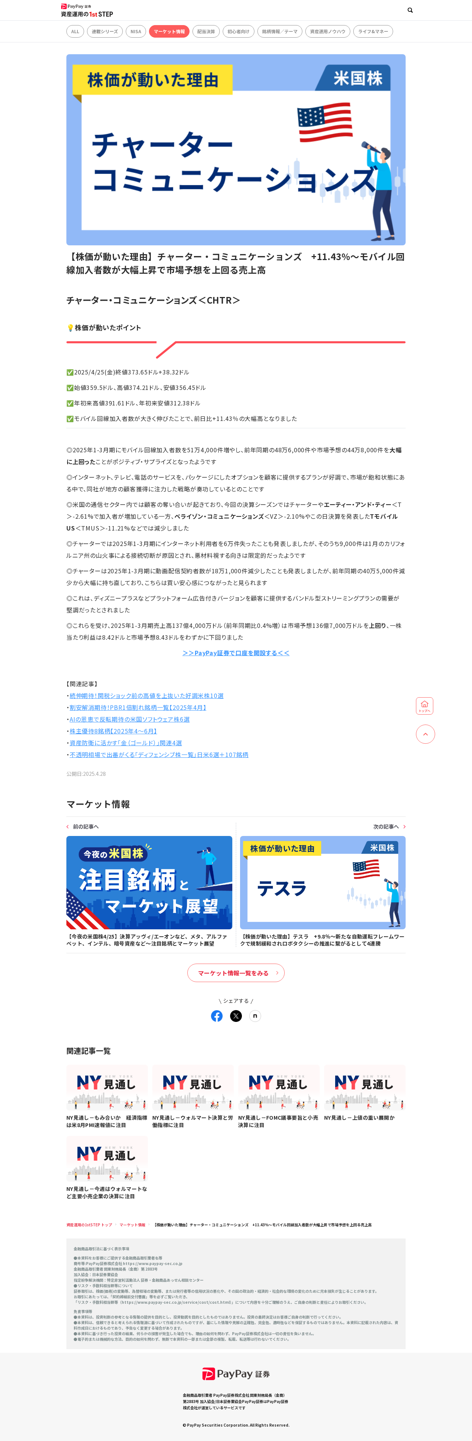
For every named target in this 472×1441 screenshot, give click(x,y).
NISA (136, 31)
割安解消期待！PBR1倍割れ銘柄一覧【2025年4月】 (138, 707)
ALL (75, 31)
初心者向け (239, 31)
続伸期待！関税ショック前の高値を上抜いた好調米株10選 (147, 695)
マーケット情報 (169, 31)
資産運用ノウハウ (328, 31)
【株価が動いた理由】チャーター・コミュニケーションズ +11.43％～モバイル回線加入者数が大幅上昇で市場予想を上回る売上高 (262, 1224)
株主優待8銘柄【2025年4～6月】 (113, 730)
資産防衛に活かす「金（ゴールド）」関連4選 (126, 742)
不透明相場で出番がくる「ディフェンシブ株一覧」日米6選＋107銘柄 (159, 754)
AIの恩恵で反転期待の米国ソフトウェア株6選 (130, 719)
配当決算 (206, 31)
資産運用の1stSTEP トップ (89, 1224)
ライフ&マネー (373, 31)
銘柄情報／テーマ (280, 31)
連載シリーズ (105, 31)
